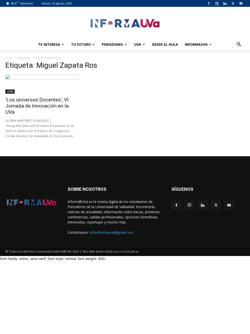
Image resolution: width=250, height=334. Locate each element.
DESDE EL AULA (165, 44)
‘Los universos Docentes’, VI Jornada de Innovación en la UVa (37, 106)
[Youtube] (241, 3)
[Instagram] (216, 3)
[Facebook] (208, 3)
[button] (239, 45)
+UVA (10, 91)
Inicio (9, 58)
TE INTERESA (49, 44)
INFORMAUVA (196, 44)
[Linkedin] (225, 3)
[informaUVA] (125, 23)
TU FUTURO (81, 44)
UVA (137, 44)
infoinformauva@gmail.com (111, 232)
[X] (233, 3)
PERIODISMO (112, 44)
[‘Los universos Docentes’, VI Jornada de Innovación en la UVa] (42, 84)
